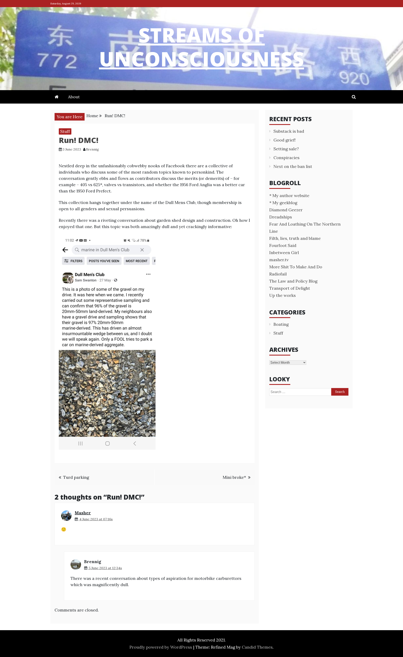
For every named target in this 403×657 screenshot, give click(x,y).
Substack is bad (288, 131)
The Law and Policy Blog (293, 281)
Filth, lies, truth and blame (295, 238)
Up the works (282, 295)
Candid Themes (257, 647)
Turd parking (76, 477)
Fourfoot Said (282, 245)
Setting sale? (286, 148)
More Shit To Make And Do (295, 266)
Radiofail (278, 274)
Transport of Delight (289, 288)
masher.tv (279, 259)
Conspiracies (286, 157)
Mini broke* (234, 477)
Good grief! (284, 140)
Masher (83, 512)
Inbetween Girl (284, 252)
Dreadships (280, 216)
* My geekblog (283, 202)
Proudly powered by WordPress (161, 647)
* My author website (289, 195)
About (74, 96)
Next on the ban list (292, 166)
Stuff (65, 131)
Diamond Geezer (286, 209)
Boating (281, 324)
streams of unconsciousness (201, 46)
